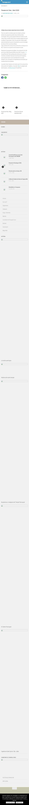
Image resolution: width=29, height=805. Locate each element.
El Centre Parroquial (6, 627)
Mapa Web (5, 230)
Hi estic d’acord (10, 802)
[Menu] (27, 2)
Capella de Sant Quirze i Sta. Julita (10, 751)
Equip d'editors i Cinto (8, 13)
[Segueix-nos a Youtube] (27, 122)
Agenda (4, 216)
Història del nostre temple (7, 377)
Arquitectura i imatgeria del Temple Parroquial (13, 502)
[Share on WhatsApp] (5, 77)
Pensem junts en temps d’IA (15, 171)
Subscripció (5, 227)
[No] (27, 799)
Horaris (4, 198)
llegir (19, 66)
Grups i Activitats (6, 212)
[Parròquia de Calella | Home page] (7, 2)
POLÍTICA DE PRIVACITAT (8, 777)
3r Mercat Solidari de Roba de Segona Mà (18, 179)
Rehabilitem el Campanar (14, 187)
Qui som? (5, 202)
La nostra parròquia (6, 360)
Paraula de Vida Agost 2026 (15, 163)
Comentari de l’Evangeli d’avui (9, 219)
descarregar (12, 68)
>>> (26, 52)
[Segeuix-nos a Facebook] (24, 122)
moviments (4, 5)
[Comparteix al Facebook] (2, 77)
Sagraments (5, 205)
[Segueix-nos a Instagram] (22, 122)
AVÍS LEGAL (5, 781)
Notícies (4, 223)
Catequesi (5, 209)
